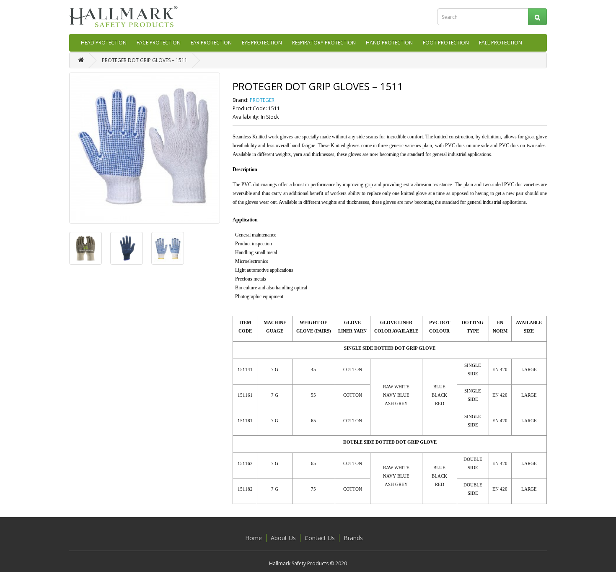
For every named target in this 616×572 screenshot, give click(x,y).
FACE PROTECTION (159, 42)
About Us (283, 538)
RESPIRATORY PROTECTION (324, 42)
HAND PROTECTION (389, 42)
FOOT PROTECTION (446, 42)
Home (253, 538)
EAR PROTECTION (211, 42)
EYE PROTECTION (262, 42)
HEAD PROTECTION (104, 42)
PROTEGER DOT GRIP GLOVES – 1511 (144, 60)
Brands (353, 538)
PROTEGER (262, 100)
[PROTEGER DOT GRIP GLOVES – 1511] (144, 148)
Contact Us (320, 538)
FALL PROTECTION (500, 42)
